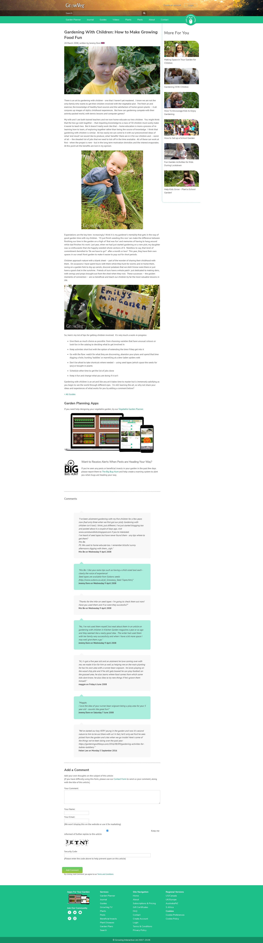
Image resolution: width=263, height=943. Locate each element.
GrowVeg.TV (106, 907)
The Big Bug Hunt (110, 471)
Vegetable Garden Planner (131, 409)
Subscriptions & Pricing (144, 903)
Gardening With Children (176, 86)
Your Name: (69, 809)
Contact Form (120, 779)
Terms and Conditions (105, 874)
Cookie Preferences (175, 914)
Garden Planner (73, 19)
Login (190, 5)
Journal (90, 19)
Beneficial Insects (108, 918)
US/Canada (171, 895)
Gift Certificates (140, 907)
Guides (103, 19)
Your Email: (69, 817)
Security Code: (71, 851)
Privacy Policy (139, 930)
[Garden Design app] (114, 455)
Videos (116, 19)
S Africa (170, 907)
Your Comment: (71, 788)
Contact (164, 19)
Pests (140, 19)
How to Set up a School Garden (179, 138)
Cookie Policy (172, 918)
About (152, 19)
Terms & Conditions (142, 926)
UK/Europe (171, 899)
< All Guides (69, 394)
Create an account (172, 5)
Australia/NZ (172, 903)
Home (136, 895)
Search (69, 13)
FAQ (135, 911)
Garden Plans (106, 926)
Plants (128, 19)
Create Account (140, 918)
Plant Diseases (107, 922)
